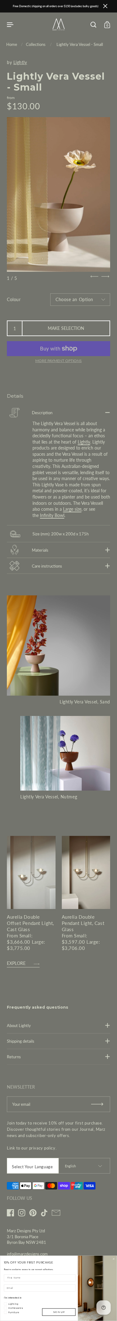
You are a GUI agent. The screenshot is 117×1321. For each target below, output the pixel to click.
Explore (16, 963)
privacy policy (42, 1147)
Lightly (20, 62)
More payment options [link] (58, 360)
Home (11, 44)
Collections (36, 44)
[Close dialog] (113, 1259)
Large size (72, 509)
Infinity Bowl (52, 515)
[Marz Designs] (58, 28)
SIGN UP (59, 1312)
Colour (14, 299)
